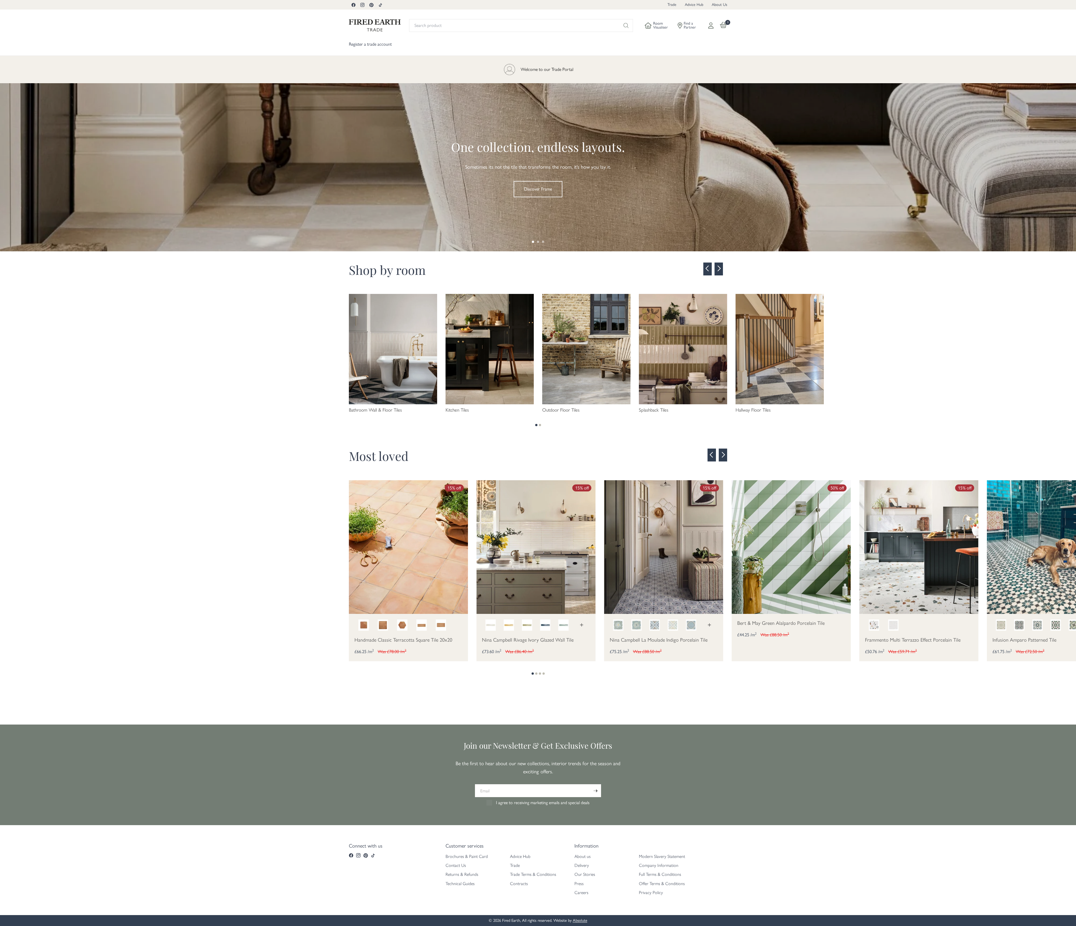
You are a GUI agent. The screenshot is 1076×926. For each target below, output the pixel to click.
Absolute (580, 920)
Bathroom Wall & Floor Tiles (375, 410)
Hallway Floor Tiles (753, 410)
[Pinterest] (371, 4)
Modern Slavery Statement (662, 856)
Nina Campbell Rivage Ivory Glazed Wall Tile (528, 640)
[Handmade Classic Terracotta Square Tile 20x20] (408, 546)
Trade (671, 4)
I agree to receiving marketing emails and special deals (543, 802)
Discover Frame (538, 189)
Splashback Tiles (653, 410)
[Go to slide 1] (533, 242)
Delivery (581, 865)
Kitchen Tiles (457, 410)
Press (579, 883)
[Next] (719, 269)
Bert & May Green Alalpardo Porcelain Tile (781, 623)
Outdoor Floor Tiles (560, 410)
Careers (581, 892)
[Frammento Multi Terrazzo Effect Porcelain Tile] (918, 546)
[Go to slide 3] (543, 242)
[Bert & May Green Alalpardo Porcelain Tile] (791, 546)
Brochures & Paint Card (467, 856)
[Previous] (707, 269)
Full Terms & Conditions (660, 874)
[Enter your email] (595, 790)
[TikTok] (380, 4)
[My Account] (711, 25)
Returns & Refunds (462, 874)
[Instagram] (362, 4)
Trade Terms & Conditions (533, 874)
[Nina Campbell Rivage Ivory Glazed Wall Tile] (535, 546)
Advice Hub (694, 4)
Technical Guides (460, 883)
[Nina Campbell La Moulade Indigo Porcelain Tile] (663, 546)
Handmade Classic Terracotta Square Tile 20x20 (403, 640)
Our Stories (584, 874)
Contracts (519, 883)
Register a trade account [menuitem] (370, 44)
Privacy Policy (651, 892)
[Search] (626, 25)
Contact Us (456, 865)
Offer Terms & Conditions (662, 883)
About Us (719, 4)
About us (582, 856)
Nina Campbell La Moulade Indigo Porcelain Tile (659, 640)
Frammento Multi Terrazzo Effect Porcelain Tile (913, 640)
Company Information (658, 865)
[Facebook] (353, 4)
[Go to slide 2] (538, 242)
